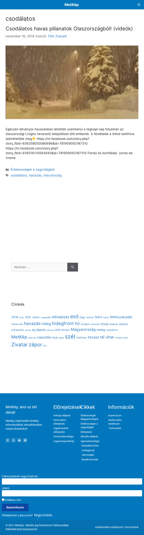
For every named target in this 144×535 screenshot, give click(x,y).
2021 (28, 317)
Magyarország (83, 329)
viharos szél (121, 337)
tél (102, 337)
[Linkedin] (25, 440)
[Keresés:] (39, 267)
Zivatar (19, 344)
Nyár (55, 337)
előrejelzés (60, 317)
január (28, 330)
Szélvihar (81, 337)
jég (33, 329)
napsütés (44, 337)
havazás (35, 175)
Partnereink (131, 527)
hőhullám (95, 324)
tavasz (93, 337)
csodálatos (19, 175)
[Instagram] (13, 440)
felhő (98, 317)
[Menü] (139, 4)
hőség (104, 324)
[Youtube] (19, 440)
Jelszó (5, 488)
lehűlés (65, 329)
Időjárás (113, 324)
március (32, 337)
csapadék (46, 317)
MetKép (71, 4)
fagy (82, 317)
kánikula (50, 330)
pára (61, 337)
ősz (45, 345)
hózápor (85, 324)
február (90, 317)
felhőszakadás (121, 317)
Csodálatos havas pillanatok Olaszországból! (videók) (69, 29)
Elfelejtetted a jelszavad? (17, 515)
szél (70, 336)
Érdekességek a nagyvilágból (33, 169)
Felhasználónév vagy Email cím (20, 476)
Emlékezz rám (12, 499)
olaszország (53, 175)
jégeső (41, 330)
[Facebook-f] (8, 440)
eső (74, 316)
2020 (21, 317)
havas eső (17, 324)
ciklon (36, 317)
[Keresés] (72, 267)
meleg (101, 330)
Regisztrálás (43, 515)
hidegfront (63, 323)
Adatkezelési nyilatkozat (109, 527)
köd (57, 330)
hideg (46, 324)
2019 (14, 317)
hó (77, 323)
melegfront (112, 330)
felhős (106, 317)
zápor (35, 344)
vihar (109, 337)
